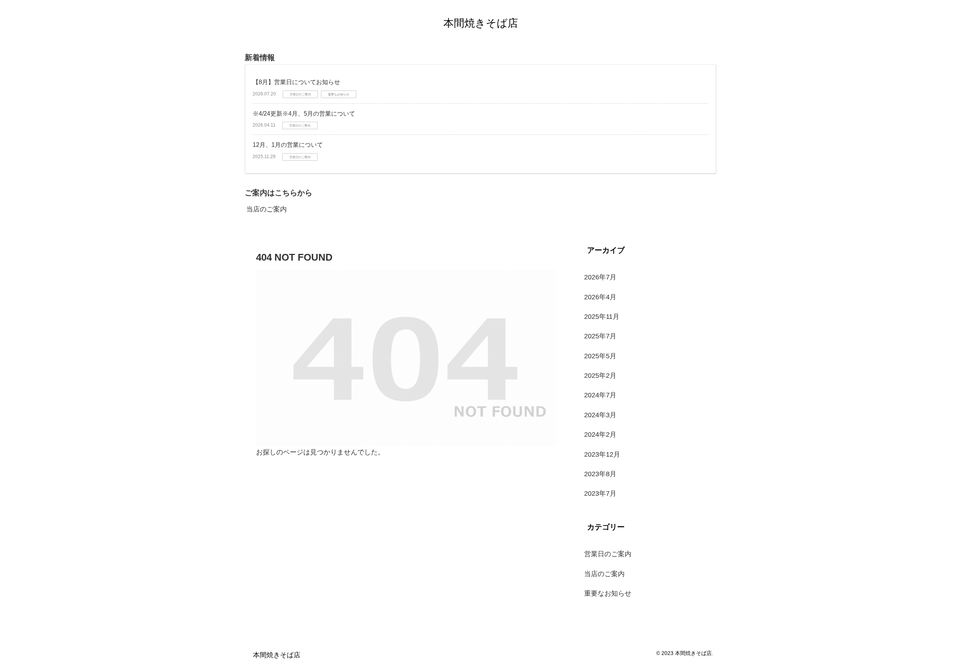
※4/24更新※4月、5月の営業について (304, 113)
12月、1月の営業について (288, 145)
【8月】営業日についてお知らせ (296, 82)
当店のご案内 (266, 209)
